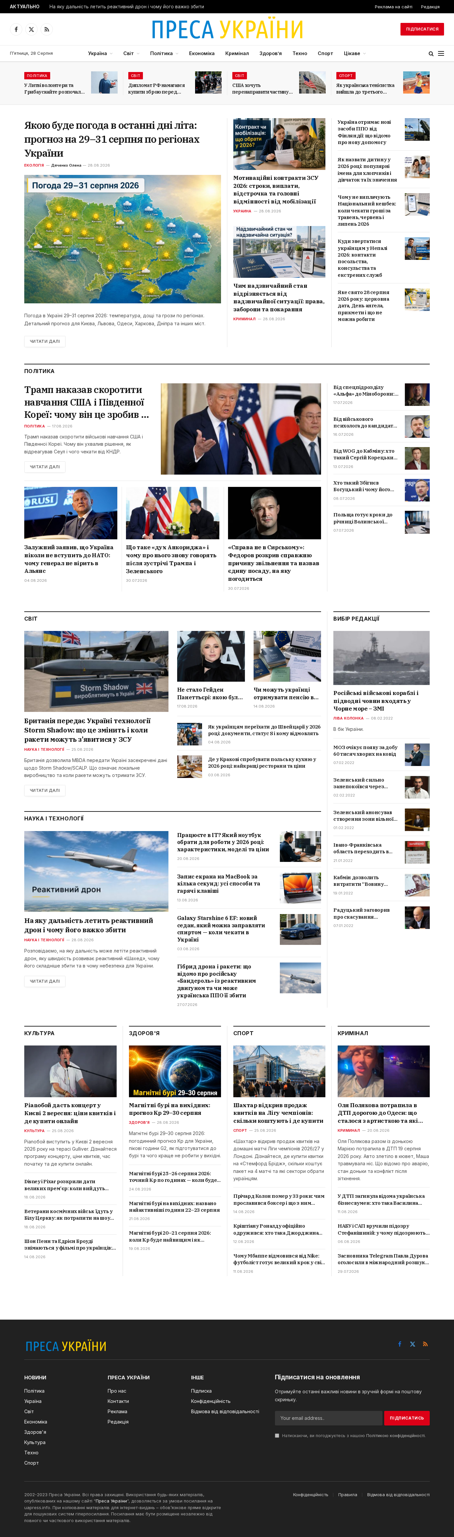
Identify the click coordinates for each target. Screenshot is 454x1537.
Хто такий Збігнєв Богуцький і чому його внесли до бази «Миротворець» (361, 486)
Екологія (34, 165)
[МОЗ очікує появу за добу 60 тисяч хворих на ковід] (417, 754)
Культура (34, 1130)
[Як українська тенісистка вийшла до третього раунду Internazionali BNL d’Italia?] (416, 82)
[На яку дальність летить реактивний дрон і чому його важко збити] (96, 871)
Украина (242, 211)
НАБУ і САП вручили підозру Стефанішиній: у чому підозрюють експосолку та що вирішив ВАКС (382, 1229)
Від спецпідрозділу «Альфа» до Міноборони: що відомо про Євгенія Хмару (363, 391)
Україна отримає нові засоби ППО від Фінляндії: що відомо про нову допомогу (364, 132)
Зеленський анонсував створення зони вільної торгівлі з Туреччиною (363, 816)
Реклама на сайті (393, 6)
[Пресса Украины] (227, 29)
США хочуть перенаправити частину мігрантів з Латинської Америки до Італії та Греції (260, 88)
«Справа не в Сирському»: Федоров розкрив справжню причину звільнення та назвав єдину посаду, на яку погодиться (273, 563)
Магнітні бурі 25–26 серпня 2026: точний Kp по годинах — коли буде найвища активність (173, 1177)
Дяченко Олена (66, 165)
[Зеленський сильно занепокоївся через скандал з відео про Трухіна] (417, 787)
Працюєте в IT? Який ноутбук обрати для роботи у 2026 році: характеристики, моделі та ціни (223, 842)
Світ (128, 53)
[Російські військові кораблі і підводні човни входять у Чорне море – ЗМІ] (381, 658)
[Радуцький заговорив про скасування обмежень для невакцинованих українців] (417, 917)
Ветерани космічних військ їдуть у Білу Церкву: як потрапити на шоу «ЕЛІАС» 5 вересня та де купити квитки (68, 1215)
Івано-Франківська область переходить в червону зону (361, 848)
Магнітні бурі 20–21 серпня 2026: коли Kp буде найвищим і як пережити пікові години (170, 1236)
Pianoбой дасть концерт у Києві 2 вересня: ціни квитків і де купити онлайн (70, 1113)
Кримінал (237, 53)
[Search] (431, 53)
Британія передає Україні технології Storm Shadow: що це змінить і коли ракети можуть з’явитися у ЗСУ (87, 730)
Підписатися (422, 29)
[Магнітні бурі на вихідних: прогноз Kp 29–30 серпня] (175, 1071)
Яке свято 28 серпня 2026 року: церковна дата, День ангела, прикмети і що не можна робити (363, 305)
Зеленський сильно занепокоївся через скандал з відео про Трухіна (358, 783)
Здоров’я (271, 53)
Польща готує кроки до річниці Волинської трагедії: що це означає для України (363, 518)
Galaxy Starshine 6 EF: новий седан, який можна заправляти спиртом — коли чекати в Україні (221, 929)
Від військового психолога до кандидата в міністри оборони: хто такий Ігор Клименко (364, 422)
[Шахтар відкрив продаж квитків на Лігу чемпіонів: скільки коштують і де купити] (279, 1071)
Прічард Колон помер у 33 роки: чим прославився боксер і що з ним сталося (278, 1199)
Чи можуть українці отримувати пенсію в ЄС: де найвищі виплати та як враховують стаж (284, 693)
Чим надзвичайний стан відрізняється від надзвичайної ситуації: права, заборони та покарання (278, 297)
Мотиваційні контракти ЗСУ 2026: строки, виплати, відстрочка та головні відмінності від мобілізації (276, 189)
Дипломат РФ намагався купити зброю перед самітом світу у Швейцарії (158, 88)
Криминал (244, 319)
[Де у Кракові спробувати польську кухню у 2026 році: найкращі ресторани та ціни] (189, 766)
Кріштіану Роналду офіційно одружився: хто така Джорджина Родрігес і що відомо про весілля (275, 1229)
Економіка (202, 53)
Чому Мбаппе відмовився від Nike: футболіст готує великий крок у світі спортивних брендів (279, 1259)
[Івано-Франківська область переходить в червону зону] (417, 852)
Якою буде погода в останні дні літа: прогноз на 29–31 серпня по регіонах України (111, 138)
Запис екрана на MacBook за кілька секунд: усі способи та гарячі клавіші (218, 883)
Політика (161, 53)
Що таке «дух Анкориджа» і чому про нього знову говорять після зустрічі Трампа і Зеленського (171, 559)
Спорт (325, 53)
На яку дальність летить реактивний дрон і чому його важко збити (127, 6)
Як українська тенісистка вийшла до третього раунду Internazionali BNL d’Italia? (365, 88)
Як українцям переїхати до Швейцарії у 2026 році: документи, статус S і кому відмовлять (264, 730)
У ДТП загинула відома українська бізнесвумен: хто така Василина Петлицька (381, 1199)
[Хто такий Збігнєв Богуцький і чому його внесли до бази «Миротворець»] (417, 490)
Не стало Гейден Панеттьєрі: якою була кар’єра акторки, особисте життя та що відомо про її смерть (209, 693)
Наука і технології (44, 749)
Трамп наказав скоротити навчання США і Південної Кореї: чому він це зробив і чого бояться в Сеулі (84, 402)
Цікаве (352, 53)
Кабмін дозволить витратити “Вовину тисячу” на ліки (358, 881)
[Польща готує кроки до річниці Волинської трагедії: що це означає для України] (417, 522)
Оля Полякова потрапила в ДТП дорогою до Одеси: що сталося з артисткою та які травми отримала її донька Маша (378, 1113)
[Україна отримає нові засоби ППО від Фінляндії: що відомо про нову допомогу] (417, 129)
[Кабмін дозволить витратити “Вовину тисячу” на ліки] (417, 885)
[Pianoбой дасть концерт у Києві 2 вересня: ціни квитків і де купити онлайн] (70, 1071)
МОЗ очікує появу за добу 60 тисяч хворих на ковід (365, 750)
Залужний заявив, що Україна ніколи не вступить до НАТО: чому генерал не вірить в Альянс (68, 559)
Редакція (430, 6)
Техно (299, 53)
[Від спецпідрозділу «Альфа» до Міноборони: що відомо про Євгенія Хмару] (417, 394)
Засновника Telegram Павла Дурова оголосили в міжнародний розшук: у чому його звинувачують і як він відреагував (383, 1259)
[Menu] (441, 53)
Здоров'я (139, 1122)
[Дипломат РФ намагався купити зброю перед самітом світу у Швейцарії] (208, 82)
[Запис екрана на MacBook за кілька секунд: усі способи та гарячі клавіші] (300, 888)
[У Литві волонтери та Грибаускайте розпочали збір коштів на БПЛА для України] (104, 82)
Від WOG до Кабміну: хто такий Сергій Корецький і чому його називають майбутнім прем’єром (365, 454)
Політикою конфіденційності (395, 1435)
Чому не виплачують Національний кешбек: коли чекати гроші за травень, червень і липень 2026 (367, 210)
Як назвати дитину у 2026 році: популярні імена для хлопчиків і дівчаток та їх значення (367, 169)
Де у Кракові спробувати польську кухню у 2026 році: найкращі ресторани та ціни (262, 762)
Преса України (111, 1500)
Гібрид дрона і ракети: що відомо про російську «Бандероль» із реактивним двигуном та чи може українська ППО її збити (216, 981)
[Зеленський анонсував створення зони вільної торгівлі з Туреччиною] (417, 819)
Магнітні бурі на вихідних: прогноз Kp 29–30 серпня (169, 1109)
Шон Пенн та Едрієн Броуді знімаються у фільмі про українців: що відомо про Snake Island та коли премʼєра (68, 1245)
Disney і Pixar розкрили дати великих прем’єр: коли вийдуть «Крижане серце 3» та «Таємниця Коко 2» (67, 1185)
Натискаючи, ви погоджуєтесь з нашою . (353, 1435)
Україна (97, 53)
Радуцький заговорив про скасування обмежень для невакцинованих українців (361, 914)
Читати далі (45, 341)
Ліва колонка (348, 718)
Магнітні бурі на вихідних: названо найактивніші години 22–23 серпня (174, 1206)
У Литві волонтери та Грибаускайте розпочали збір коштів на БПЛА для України (53, 88)
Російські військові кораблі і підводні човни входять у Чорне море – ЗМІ (375, 701)
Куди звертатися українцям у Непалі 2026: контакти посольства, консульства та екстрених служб (362, 258)
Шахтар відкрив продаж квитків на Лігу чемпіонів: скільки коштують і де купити (278, 1113)
